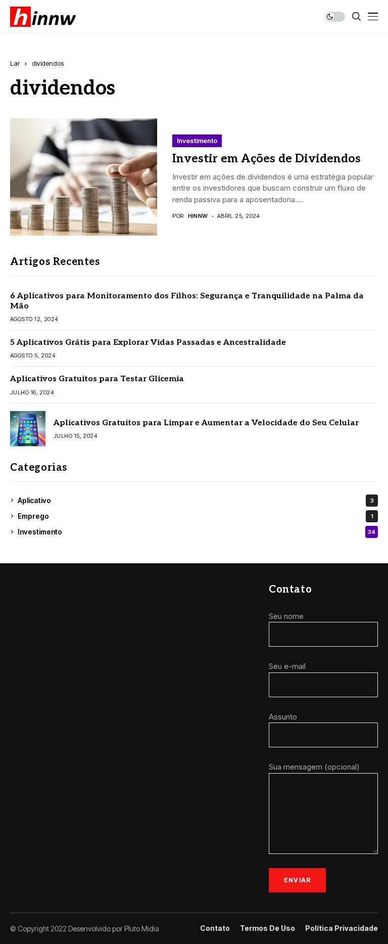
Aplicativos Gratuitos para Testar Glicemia (97, 379)
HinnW (198, 216)
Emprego (195, 516)
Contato (215, 928)
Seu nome (286, 616)
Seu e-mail (287, 666)
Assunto (283, 717)
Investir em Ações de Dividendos (266, 159)
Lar (15, 63)
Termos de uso (267, 928)
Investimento (197, 141)
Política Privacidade (341, 928)
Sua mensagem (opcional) (314, 767)
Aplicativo (196, 500)
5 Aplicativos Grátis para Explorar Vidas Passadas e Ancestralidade (148, 342)
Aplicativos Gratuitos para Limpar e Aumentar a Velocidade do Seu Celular (206, 423)
